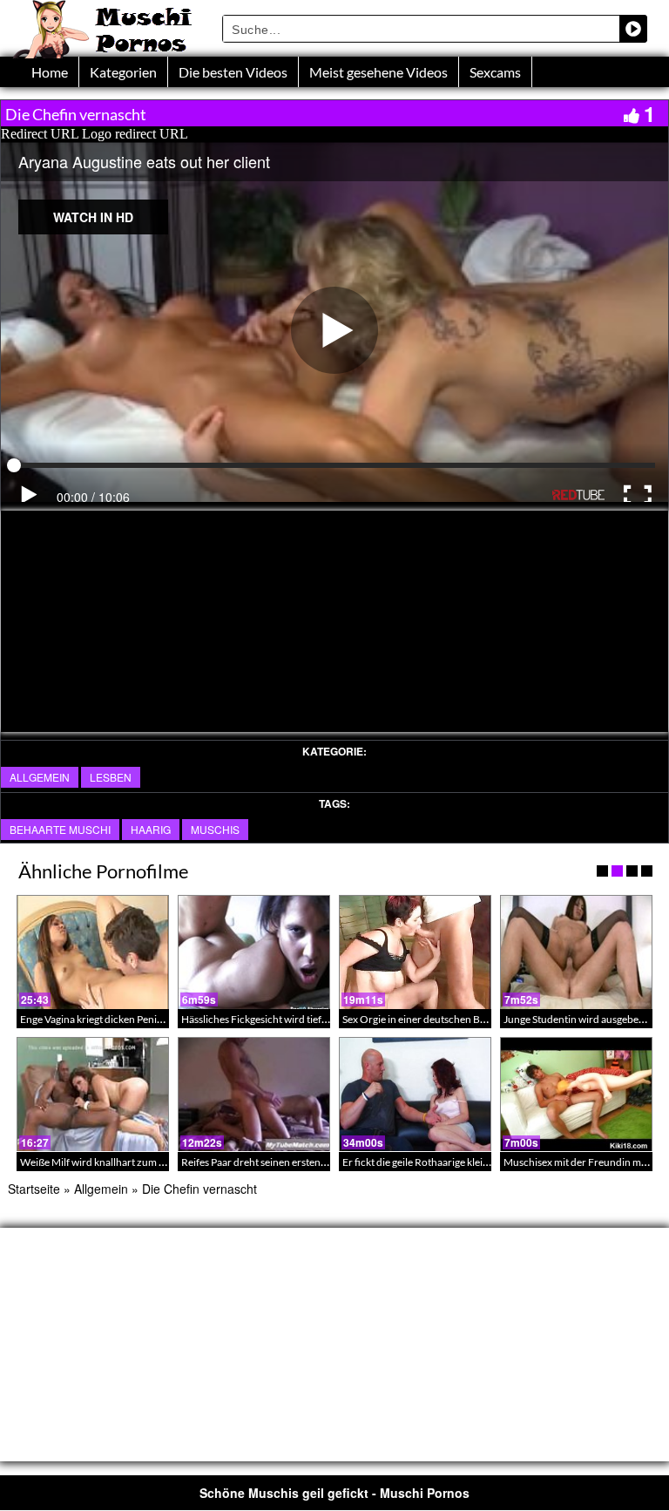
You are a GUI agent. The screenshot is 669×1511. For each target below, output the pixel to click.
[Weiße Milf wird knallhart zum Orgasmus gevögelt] (93, 1094)
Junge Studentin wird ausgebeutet (580, 1019)
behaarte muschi (60, 829)
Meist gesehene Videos (378, 72)
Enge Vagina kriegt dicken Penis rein (100, 1019)
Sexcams (495, 72)
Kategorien (123, 72)
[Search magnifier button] (633, 29)
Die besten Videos (233, 72)
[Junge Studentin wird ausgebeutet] (576, 952)
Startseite (34, 1188)
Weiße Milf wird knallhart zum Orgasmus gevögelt (133, 1162)
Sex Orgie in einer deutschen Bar (416, 1019)
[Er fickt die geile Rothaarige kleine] (415, 1094)
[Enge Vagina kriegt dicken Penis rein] (93, 952)
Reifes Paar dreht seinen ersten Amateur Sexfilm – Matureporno (325, 1162)
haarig (151, 829)
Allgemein (40, 776)
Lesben (111, 776)
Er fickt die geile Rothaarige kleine (418, 1162)
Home (49, 72)
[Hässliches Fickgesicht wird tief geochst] (254, 952)
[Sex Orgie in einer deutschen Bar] (415, 952)
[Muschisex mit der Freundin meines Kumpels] (576, 1094)
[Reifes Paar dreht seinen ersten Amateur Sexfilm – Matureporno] (254, 1094)
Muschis (215, 829)
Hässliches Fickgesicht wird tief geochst (270, 1019)
